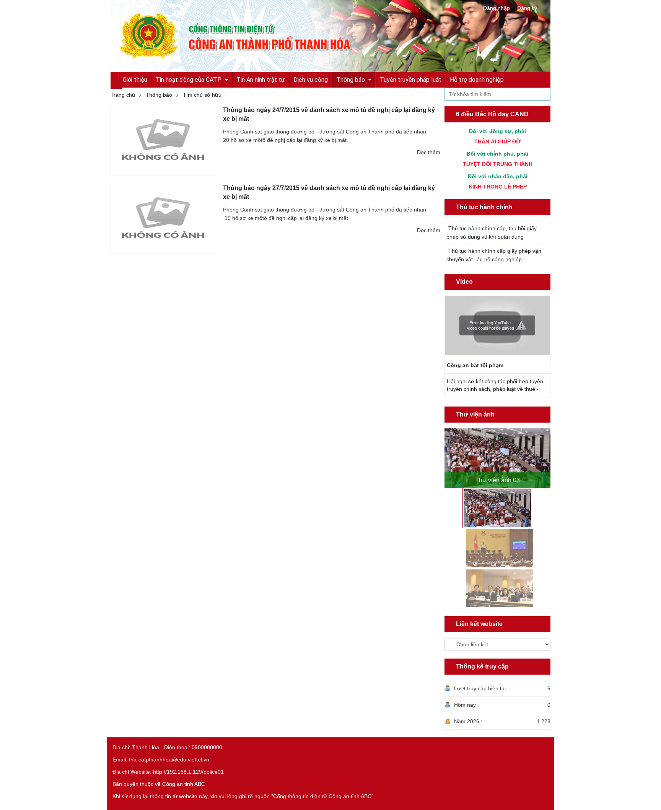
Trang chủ (123, 95)
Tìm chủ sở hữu (202, 95)
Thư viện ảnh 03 (497, 480)
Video (464, 281)
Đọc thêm (428, 152)
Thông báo (159, 95)
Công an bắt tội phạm (475, 365)
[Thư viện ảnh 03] (497, 458)
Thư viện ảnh (475, 414)
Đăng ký (527, 8)
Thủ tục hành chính (484, 207)
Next (545, 454)
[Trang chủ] (330, 36)
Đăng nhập (496, 8)
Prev (449, 454)
